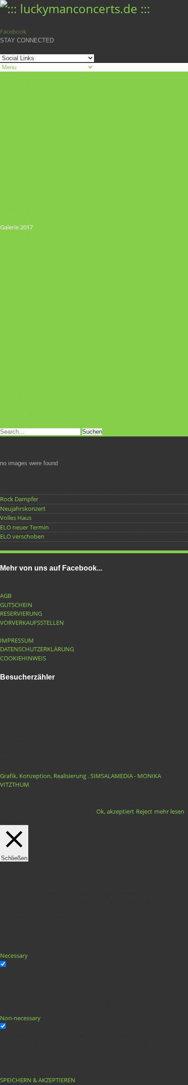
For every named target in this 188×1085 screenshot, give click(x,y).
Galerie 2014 (16, 253)
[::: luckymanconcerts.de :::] (75, 8)
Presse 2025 (16, 289)
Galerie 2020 (16, 200)
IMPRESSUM (17, 640)
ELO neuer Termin (24, 527)
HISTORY (12, 387)
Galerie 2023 (16, 182)
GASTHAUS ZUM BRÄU (30, 93)
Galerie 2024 (16, 174)
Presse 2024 (16, 298)
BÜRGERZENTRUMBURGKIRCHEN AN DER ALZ (37, 107)
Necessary (22, 964)
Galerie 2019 (16, 209)
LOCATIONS (16, 85)
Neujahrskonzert (23, 508)
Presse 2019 (16, 334)
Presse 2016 (16, 360)
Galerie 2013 (16, 263)
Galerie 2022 (16, 191)
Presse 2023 (16, 307)
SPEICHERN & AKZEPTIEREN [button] (37, 1080)
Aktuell (9, 76)
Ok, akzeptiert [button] (115, 811)
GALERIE (11, 147)
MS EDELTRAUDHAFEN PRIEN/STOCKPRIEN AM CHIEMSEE (29, 129)
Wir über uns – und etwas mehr (42, 396)
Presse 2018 (16, 342)
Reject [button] (144, 811)
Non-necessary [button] (20, 1018)
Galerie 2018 (16, 218)
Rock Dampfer (19, 499)
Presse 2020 (16, 325)
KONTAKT (13, 405)
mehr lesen (169, 811)
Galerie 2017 (16, 227)
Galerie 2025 (16, 165)
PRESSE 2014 (17, 378)
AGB (5, 596)
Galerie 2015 (16, 245)
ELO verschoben (22, 536)
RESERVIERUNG (21, 423)
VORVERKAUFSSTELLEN (32, 622)
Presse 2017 (16, 352)
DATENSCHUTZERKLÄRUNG (37, 649)
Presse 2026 (16, 280)
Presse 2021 (16, 316)
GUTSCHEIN (16, 414)
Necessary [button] (14, 955)
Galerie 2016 (16, 236)
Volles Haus (15, 518)
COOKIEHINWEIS (23, 658)
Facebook (13, 31)
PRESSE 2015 (17, 369)
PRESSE (10, 271)
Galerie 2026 (16, 156)
